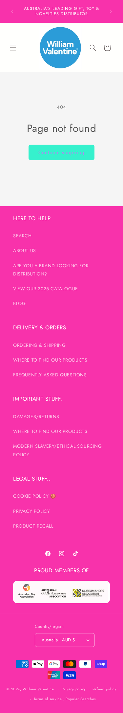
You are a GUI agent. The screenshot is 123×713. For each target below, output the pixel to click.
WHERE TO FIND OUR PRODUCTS (50, 360)
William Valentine (38, 688)
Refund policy (104, 689)
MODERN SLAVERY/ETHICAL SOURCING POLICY (57, 450)
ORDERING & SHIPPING (39, 345)
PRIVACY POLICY (31, 511)
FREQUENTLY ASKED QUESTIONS (50, 374)
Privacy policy (74, 689)
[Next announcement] (111, 11)
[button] (13, 47)
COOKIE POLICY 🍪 (34, 496)
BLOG (19, 303)
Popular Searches (81, 698)
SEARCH (22, 235)
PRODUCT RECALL (33, 526)
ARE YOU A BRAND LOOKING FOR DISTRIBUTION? (51, 269)
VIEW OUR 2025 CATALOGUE (45, 288)
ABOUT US (24, 250)
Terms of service (48, 698)
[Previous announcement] (12, 11)
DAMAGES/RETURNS (36, 416)
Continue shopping (61, 152)
